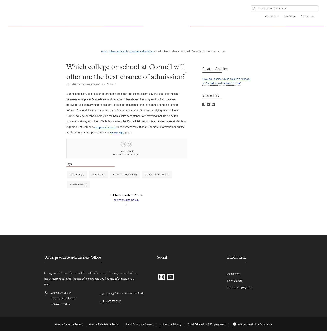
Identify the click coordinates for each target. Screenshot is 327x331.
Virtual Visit (308, 16)
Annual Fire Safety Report (104, 324)
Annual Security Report (69, 324)
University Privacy (170, 324)
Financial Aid (290, 16)
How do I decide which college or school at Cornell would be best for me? (226, 80)
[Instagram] (161, 279)
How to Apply (117, 132)
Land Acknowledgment (140, 324)
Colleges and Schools (118, 51)
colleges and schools (105, 127)
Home (104, 51)
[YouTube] (170, 279)
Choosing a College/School (142, 51)
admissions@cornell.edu (126, 200)
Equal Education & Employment (206, 324)
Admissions (271, 16)
